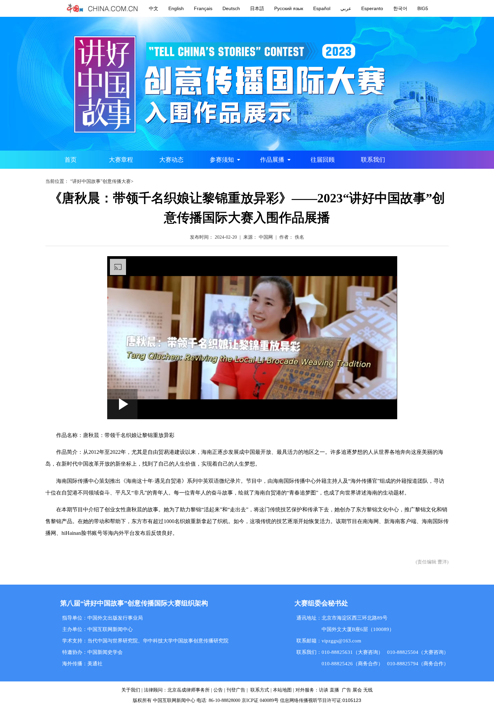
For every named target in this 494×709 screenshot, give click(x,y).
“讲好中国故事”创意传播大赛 (100, 181)
